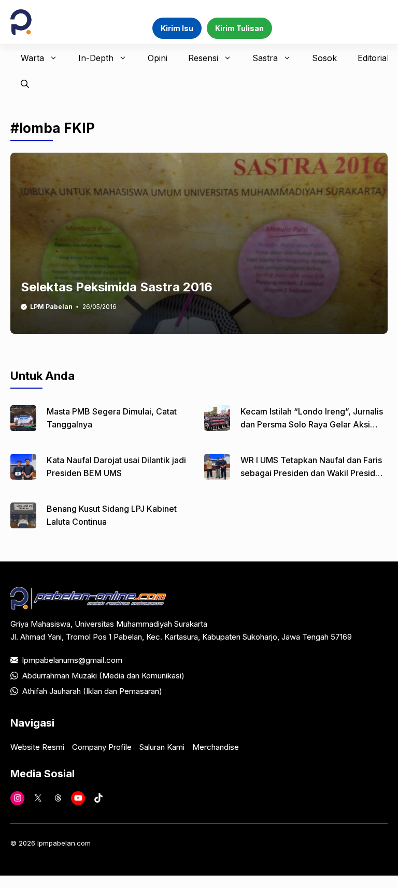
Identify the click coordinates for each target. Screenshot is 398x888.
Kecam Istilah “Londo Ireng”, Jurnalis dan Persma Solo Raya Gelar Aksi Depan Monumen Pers (311, 424)
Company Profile (102, 747)
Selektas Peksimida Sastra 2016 (116, 286)
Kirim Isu (177, 28)
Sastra (265, 58)
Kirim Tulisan (239, 28)
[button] (25, 84)
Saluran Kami (161, 747)
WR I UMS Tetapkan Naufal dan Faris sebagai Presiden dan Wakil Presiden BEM (312, 473)
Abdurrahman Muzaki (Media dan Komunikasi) (103, 675)
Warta (32, 58)
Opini (157, 58)
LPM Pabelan (51, 306)
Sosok (324, 58)
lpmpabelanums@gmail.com (72, 660)
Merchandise (215, 747)
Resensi (203, 58)
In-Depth (95, 58)
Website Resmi (37, 747)
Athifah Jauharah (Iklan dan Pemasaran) (92, 691)
